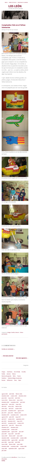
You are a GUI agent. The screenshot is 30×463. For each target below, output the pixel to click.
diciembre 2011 (5, 427)
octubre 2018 (23, 415)
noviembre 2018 (14, 415)
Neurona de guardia (6, 376)
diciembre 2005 (5, 446)
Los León (15, 6)
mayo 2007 (11, 433)
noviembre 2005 (14, 446)
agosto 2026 (5, 394)
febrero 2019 (17, 412)
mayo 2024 (11, 398)
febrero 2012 (19, 425)
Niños (14, 376)
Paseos (19, 376)
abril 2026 (11, 394)
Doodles (24, 371)
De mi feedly (17, 371)
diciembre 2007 (14, 427)
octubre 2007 (14, 429)
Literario (17, 332)
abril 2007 (17, 433)
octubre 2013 (21, 423)
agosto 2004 (21, 448)
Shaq (15, 380)
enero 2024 (19, 400)
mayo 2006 (11, 442)
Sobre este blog (12, 2)
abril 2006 (17, 442)
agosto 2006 (14, 440)
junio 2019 (10, 412)
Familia (13, 332)
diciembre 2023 (5, 402)
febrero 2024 (12, 400)
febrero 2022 (18, 406)
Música (14, 374)
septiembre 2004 (13, 448)
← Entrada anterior (7, 356)
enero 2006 (19, 444)
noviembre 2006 (14, 438)
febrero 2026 (19, 394)
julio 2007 (21, 431)
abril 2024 (17, 398)
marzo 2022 (11, 406)
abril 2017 (4, 419)
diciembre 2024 (22, 396)
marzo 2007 (4, 436)
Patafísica (4, 378)
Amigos (9, 332)
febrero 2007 (12, 436)
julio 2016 (4, 421)
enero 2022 (4, 408)
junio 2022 (11, 404)
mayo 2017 (18, 417)
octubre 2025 (14, 396)
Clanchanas (9, 371)
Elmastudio (4, 459)
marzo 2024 (4, 400)
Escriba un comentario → (8, 349)
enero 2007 (19, 436)
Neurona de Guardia (23, 2)
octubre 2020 (18, 408)
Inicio (6, 2)
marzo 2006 (4, 444)
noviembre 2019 (12, 410)
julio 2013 (11, 425)
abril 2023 (22, 402)
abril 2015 (4, 423)
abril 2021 (11, 408)
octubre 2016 (11, 419)
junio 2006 (4, 442)
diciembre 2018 (5, 415)
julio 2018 (11, 417)
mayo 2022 (18, 404)
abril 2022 (4, 406)
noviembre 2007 (5, 429)
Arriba (3, 460)
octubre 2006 (23, 438)
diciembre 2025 (5, 396)
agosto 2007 (14, 431)
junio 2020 (4, 410)
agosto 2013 (5, 425)
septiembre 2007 (6, 431)
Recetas (3, 380)
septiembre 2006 (6, 440)
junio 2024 (4, 398)
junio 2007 (4, 433)
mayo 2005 (4, 448)
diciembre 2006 (5, 438)
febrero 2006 (12, 444)
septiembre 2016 (20, 419)
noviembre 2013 (12, 423)
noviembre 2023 (14, 402)
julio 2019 (4, 412)
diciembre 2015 (11, 421)
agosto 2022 (5, 404)
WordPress (14, 457)
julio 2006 (21, 440)
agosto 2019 (21, 410)
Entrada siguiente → (22, 358)
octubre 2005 (23, 446)
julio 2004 (4, 450)
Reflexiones (9, 380)
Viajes (19, 380)
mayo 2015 (19, 421)
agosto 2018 (5, 417)
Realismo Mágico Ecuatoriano (15, 378)
